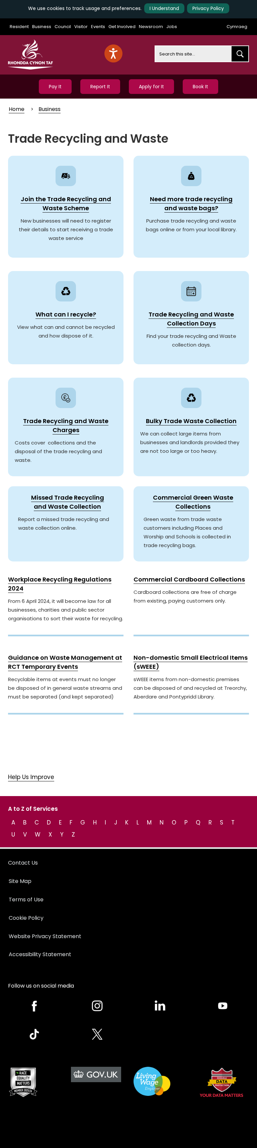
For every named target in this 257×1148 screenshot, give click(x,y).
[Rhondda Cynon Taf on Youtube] (222, 1006)
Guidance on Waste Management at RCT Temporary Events (65, 662)
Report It (100, 86)
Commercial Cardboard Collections (189, 579)
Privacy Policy (208, 8)
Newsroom (151, 26)
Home (16, 109)
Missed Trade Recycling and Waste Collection (67, 502)
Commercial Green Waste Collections (193, 502)
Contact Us (23, 863)
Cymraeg (237, 26)
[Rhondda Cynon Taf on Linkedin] (160, 1006)
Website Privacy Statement (45, 936)
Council (63, 26)
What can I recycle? (65, 314)
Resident (19, 26)
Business (41, 26)
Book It (200, 86)
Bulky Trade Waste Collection (191, 421)
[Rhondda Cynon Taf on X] (97, 1034)
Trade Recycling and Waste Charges (65, 425)
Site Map (20, 881)
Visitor (81, 26)
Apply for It (151, 86)
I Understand (164, 8)
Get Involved (122, 26)
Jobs (171, 26)
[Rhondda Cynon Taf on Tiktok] (34, 1034)
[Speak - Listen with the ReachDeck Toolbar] (113, 53)
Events (98, 26)
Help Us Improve (31, 777)
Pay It (55, 86)
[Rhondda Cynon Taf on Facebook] (34, 1006)
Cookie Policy (26, 918)
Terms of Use (26, 899)
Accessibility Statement (40, 954)
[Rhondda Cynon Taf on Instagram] (97, 1006)
